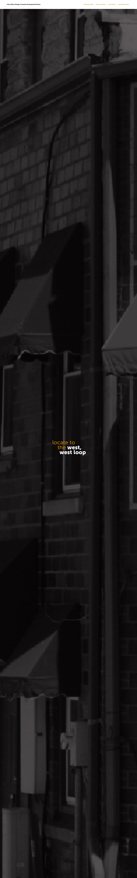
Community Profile (88, 4)
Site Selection (112, 4)
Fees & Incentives (101, 4)
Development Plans (123, 4)
